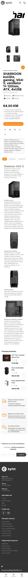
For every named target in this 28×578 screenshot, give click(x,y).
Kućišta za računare (12, 70)
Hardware (5, 70)
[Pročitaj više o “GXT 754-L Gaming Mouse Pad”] (23, 362)
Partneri (4, 505)
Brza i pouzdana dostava (8, 528)
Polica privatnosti (6, 535)
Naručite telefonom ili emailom (10, 550)
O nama (4, 498)
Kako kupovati (5, 546)
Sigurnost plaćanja (7, 524)
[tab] (4, 159)
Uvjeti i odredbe (6, 553)
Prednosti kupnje (6, 531)
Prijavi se (21, 454)
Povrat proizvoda (6, 533)
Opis (4, 159)
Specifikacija (12, 159)
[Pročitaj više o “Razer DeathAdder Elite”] (23, 375)
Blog (3, 503)
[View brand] (19, 20)
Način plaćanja (5, 521)
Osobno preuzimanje (7, 526)
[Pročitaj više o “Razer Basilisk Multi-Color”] (23, 388)
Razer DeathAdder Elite (18, 369)
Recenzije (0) (21, 159)
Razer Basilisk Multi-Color (18, 382)
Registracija (5, 543)
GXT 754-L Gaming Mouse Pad (18, 356)
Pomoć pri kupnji (6, 548)
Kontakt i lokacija (6, 500)
